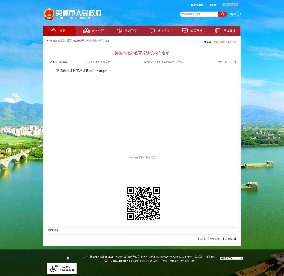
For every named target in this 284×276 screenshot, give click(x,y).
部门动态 (104, 40)
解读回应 (131, 30)
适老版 (213, 5)
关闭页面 (230, 238)
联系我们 (198, 256)
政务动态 (92, 40)
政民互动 (196, 30)
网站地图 (210, 256)
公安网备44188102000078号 (122, 261)
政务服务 (164, 30)
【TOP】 (201, 238)
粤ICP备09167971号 (181, 256)
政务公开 (98, 30)
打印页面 (214, 238)
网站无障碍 (197, 5)
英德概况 (229, 30)
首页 (62, 30)
